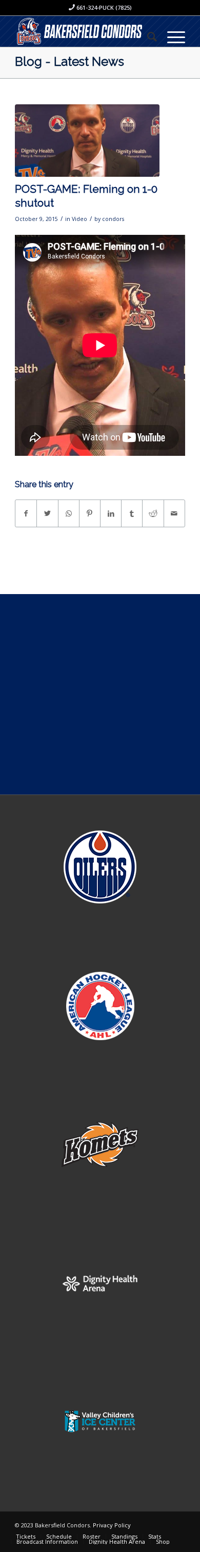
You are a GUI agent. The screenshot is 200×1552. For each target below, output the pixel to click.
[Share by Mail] (174, 513)
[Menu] (171, 36)
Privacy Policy (112, 1525)
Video (79, 219)
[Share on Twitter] (47, 513)
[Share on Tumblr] (132, 513)
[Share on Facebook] (25, 513)
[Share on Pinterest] (89, 513)
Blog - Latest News (69, 61)
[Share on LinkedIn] (111, 513)
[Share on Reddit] (153, 513)
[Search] (147, 36)
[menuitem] (147, 36)
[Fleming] (87, 140)
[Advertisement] (100, 694)
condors (113, 219)
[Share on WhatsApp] (68, 513)
